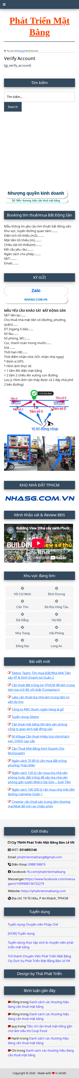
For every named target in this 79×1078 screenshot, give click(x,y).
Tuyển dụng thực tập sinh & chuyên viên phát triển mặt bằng (40, 944)
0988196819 (36, 864)
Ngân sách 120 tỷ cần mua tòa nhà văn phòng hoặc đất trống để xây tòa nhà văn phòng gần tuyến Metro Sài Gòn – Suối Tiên (39, 777)
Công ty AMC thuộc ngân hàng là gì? (38, 709)
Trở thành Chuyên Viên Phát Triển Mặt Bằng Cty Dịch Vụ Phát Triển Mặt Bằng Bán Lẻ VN (39, 958)
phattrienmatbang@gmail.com (39, 857)
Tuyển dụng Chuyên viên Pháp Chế (33, 924)
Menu (39, 4)
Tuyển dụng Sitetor (25, 717)
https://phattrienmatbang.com (43, 891)
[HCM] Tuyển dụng (21, 933)
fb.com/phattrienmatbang (46, 872)
